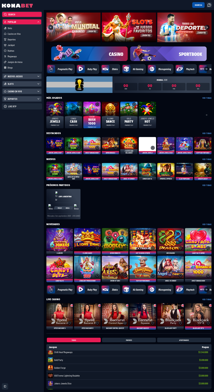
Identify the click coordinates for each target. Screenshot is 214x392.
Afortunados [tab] (184, 340)
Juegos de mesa (15, 61)
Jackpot (11, 44)
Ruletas (11, 50)
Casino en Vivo (14, 33)
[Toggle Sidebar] (44, 196)
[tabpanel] (128, 367)
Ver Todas (206, 98)
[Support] (209, 5)
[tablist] (128, 340)
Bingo (10, 67)
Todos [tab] (74, 340)
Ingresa (198, 5)
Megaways (12, 56)
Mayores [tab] (129, 340)
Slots (10, 28)
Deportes (12, 39)
